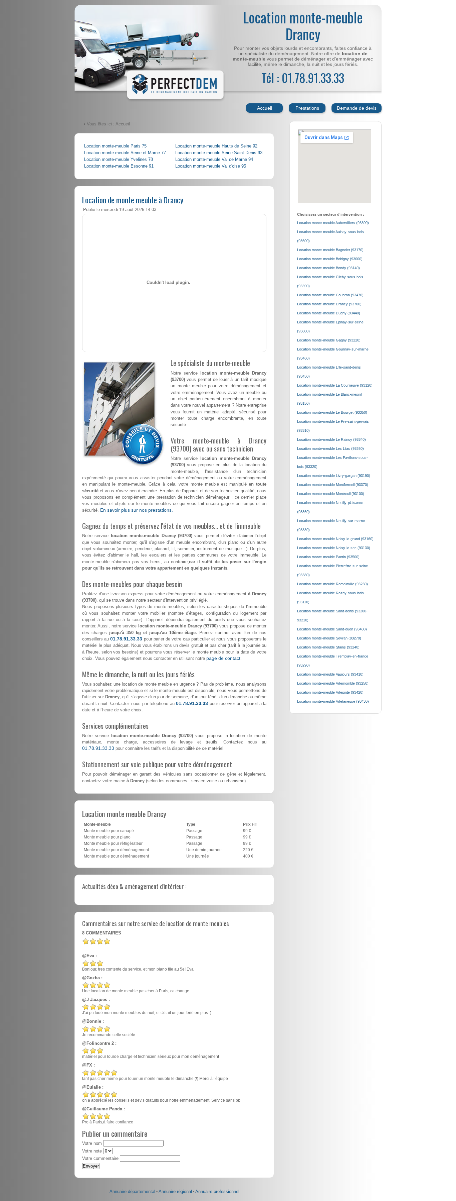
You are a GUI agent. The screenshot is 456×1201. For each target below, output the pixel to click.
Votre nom (92, 1143)
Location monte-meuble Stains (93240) (328, 647)
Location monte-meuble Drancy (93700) (329, 304)
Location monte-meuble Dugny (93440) (328, 313)
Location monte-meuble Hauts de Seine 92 (216, 146)
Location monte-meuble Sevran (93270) (329, 638)
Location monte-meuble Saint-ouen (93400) (332, 629)
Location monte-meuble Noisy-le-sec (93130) (333, 548)
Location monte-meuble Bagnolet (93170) (330, 250)
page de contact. (224, 658)
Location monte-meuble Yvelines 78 (118, 159)
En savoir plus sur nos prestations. (136, 510)
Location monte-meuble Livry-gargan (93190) (333, 476)
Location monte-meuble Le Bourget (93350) (332, 412)
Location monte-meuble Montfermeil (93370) (332, 485)
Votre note (92, 1151)
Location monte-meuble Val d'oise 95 (210, 166)
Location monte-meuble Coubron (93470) (330, 295)
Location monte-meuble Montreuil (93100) (330, 494)
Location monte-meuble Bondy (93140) (328, 268)
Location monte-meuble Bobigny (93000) (330, 259)
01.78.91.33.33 (126, 638)
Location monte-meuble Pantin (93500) (328, 557)
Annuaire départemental (132, 1191)
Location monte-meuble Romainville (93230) (332, 584)
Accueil (264, 108)
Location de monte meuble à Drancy (132, 200)
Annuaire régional (175, 1191)
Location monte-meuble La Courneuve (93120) (335, 385)
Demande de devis (357, 108)
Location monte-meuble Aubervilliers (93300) (333, 223)
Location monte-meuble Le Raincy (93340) (331, 439)
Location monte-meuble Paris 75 (115, 146)
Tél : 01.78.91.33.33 (302, 77)
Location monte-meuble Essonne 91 (119, 166)
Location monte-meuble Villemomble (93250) (333, 683)
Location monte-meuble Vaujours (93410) (330, 674)
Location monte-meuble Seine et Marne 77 (125, 153)
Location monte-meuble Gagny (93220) (329, 340)
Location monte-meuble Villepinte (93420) (330, 692)
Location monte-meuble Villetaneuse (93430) (333, 701)
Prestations (307, 108)
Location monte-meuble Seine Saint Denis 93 (218, 153)
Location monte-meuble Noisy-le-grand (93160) (335, 539)
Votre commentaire (100, 1158)
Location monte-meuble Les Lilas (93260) (330, 448)
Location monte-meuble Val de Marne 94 (214, 159)
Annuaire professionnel (217, 1191)
